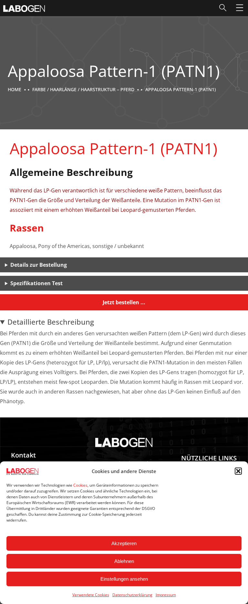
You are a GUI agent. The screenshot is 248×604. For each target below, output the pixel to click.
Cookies (80, 485)
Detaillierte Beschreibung (50, 322)
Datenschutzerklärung (132, 595)
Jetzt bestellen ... (124, 302)
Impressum (166, 595)
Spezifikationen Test (36, 283)
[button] (238, 471)
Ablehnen (124, 561)
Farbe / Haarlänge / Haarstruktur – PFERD (83, 89)
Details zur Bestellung (38, 264)
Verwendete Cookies (90, 595)
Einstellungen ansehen (124, 579)
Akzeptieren (124, 543)
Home (14, 89)
